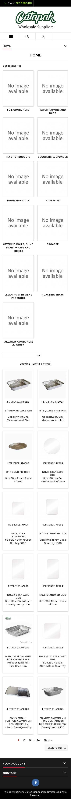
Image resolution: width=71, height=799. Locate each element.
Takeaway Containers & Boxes (18, 343)
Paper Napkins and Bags (53, 111)
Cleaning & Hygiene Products (18, 296)
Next (48, 740)
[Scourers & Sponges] (52, 135)
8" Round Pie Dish (18, 472)
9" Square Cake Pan (18, 410)
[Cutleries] (52, 179)
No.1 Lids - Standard (18, 535)
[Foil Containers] (18, 88)
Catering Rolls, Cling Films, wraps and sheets (18, 248)
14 (38, 740)
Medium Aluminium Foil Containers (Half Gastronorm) (52, 720)
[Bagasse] (52, 223)
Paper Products (18, 200)
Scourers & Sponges (53, 156)
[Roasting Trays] (52, 273)
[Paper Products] (18, 179)
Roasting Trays (53, 294)
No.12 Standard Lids (52, 473)
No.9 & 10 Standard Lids (52, 658)
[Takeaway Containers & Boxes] (18, 320)
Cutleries (53, 200)
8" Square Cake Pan (52, 410)
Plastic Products (18, 156)
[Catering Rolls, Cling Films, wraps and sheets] (18, 223)
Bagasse (53, 244)
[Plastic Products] (18, 135)
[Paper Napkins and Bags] (52, 88)
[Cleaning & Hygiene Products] (18, 273)
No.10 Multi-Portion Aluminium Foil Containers (18, 720)
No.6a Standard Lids (18, 596)
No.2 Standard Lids (53, 533)
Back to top (57, 748)
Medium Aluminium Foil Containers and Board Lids (18, 659)
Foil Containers (18, 109)
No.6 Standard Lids (52, 594)
